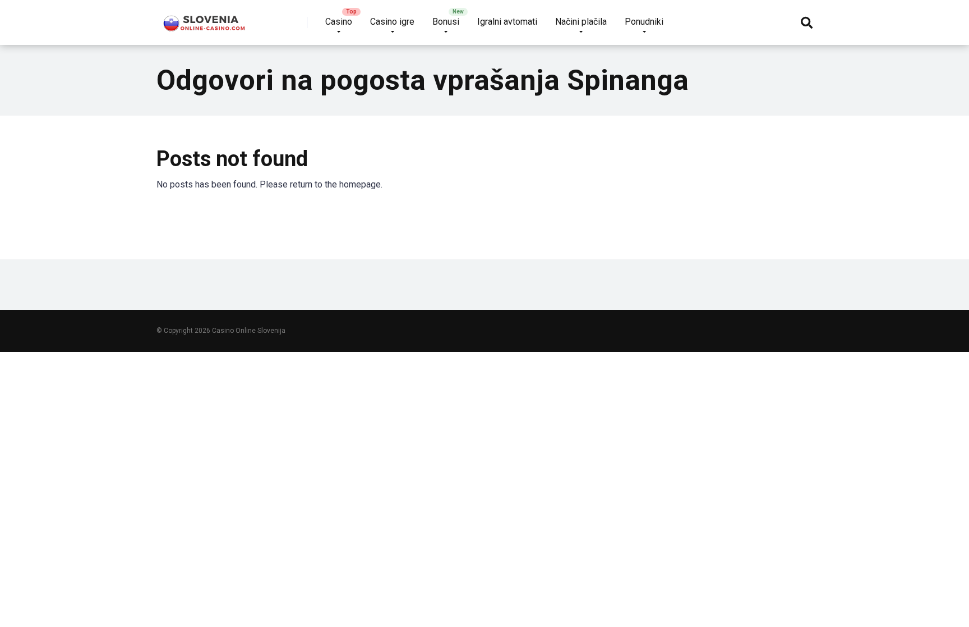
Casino (338, 21)
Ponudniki (644, 21)
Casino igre (392, 21)
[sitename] (204, 18)
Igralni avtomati (507, 21)
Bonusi (445, 21)
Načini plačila (581, 21)
